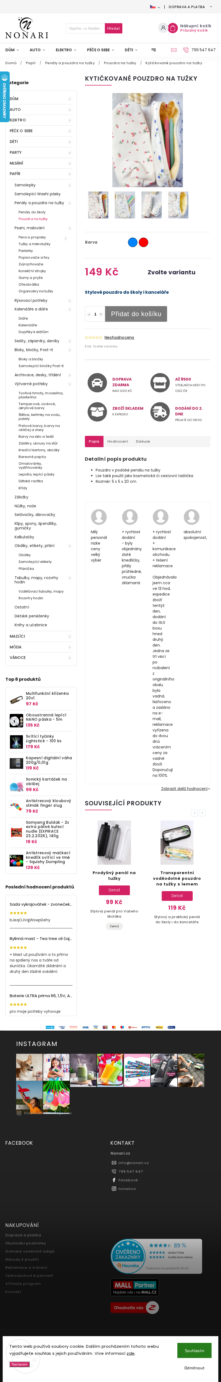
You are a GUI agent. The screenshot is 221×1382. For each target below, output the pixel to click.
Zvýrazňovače (31, 264)
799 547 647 (131, 1171)
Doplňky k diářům (34, 332)
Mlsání (16, 163)
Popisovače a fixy (34, 257)
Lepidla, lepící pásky (36, 474)
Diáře (23, 318)
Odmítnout (194, 1367)
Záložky (21, 497)
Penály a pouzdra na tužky (39, 203)
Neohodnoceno (119, 337)
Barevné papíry (32, 456)
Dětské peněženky (32, 616)
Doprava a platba (187, 6)
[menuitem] (14, 50)
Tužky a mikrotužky (34, 244)
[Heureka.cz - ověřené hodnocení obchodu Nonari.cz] (161, 1257)
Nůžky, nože (25, 506)
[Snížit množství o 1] (89, 314)
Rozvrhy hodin (31, 598)
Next (203, 813)
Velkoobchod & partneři (29, 1275)
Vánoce (18, 657)
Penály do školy (32, 212)
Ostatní (22, 607)
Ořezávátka (29, 284)
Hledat (113, 28)
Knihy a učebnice (31, 625)
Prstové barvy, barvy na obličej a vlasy (39, 427)
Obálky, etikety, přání (34, 545)
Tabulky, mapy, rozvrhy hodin (36, 580)
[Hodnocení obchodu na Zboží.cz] (161, 1308)
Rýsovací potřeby (31, 300)
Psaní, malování (30, 228)
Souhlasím (194, 1350)
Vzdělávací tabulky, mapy (41, 591)
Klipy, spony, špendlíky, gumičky (36, 526)
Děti (14, 141)
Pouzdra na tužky (33, 219)
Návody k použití (22, 1259)
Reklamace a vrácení (26, 1267)
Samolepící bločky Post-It (41, 366)
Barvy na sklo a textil (36, 436)
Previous (195, 813)
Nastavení (19, 1364)
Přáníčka (26, 568)
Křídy (23, 488)
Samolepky (25, 185)
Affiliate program (23, 1283)
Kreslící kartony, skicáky (39, 450)
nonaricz (127, 1188)
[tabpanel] (114, 879)
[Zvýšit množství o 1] (101, 314)
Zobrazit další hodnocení (184, 788)
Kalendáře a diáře (31, 309)
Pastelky (26, 250)
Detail (114, 890)
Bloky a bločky (31, 359)
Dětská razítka (31, 481)
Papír (15, 173)
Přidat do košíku (136, 313)
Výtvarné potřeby (31, 383)
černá (114, 926)
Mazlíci (17, 636)
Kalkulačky (24, 537)
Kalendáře (28, 325)
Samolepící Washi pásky (38, 194)
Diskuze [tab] (143, 441)
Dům (14, 98)
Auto (15, 109)
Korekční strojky (32, 271)
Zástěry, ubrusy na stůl (38, 443)
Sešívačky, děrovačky (35, 514)
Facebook (128, 1180)
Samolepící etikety (35, 561)
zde (131, 1353)
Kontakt (13, 1291)
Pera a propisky (32, 237)
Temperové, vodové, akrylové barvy (37, 406)
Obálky (25, 555)
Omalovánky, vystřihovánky (30, 465)
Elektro (18, 120)
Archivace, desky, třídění (38, 375)
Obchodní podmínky (25, 1243)
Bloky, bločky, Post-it (34, 350)
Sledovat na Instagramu (48, 1113)
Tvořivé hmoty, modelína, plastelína (41, 395)
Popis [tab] (94, 441)
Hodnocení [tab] (118, 441)
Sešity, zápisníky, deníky (37, 341)
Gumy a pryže (31, 277)
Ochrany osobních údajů (29, 1251)
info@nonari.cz (134, 1163)
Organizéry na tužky (36, 291)
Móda (16, 647)
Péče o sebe (21, 131)
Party (16, 152)
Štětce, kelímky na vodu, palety (39, 416)
